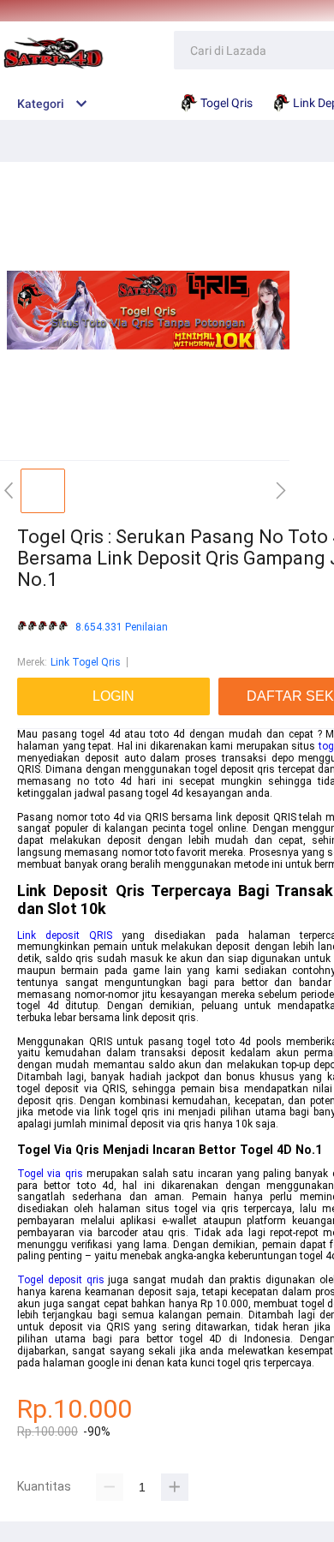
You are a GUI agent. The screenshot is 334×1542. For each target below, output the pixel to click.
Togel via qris (50, 1174)
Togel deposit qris (60, 1280)
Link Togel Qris (86, 662)
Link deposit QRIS (64, 935)
